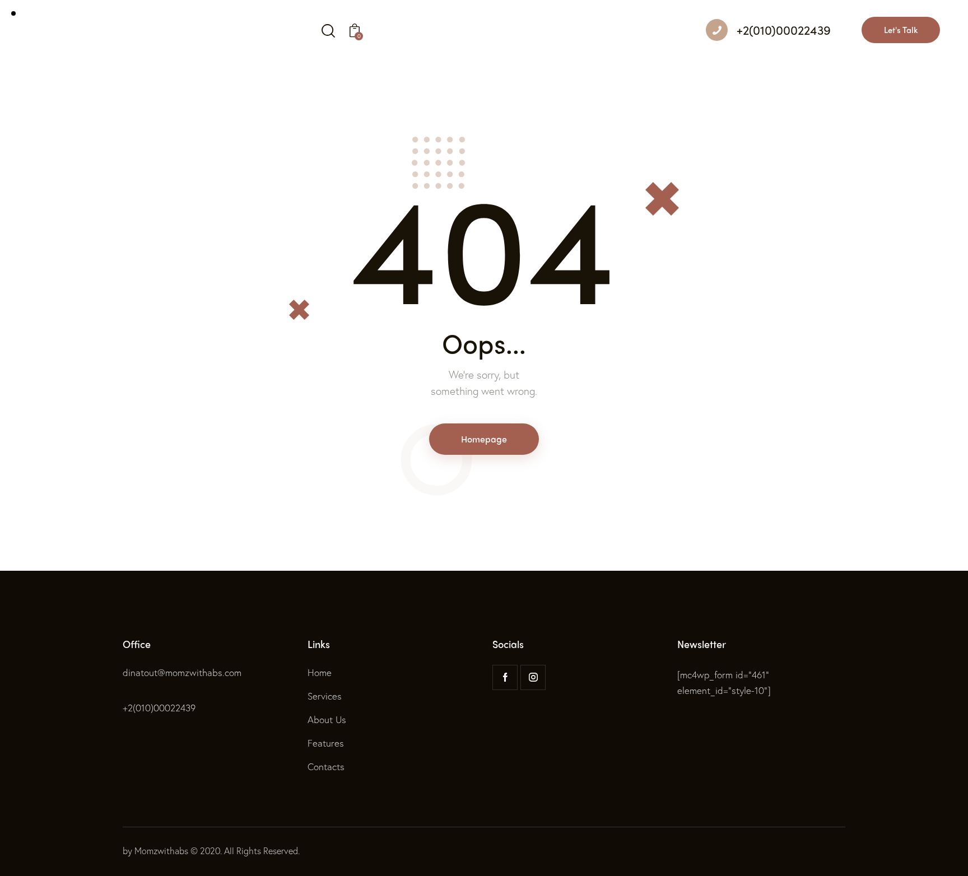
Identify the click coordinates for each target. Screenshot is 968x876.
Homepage (484, 438)
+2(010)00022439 (159, 707)
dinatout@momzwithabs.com (182, 672)
